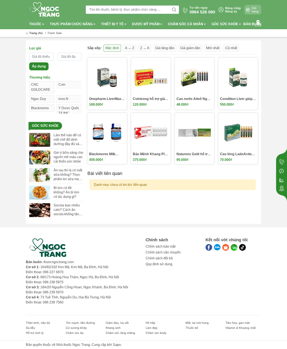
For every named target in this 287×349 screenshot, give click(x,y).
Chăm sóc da (74, 333)
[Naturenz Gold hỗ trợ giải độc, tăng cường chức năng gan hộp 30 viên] (194, 133)
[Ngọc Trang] (234, 247)
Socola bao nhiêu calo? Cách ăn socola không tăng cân (67, 209)
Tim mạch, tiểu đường (80, 322)
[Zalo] (217, 247)
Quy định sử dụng (159, 264)
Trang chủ (35, 33)
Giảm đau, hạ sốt (117, 322)
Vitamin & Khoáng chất (240, 327)
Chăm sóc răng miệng (120, 333)
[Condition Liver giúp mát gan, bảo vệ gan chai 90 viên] (238, 77)
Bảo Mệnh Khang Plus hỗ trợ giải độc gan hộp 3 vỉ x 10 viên (151, 154)
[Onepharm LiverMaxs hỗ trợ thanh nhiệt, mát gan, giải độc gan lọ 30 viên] (107, 77)
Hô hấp (150, 322)
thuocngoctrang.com (58, 262)
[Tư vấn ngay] (281, 162)
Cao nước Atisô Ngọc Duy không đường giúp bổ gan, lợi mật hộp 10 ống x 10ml (193, 99)
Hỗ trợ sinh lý (34, 333)
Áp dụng (39, 66)
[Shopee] (225, 247)
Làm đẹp (151, 327)
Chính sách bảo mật (160, 246)
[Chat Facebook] (281, 171)
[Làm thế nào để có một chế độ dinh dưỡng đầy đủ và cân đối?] (39, 140)
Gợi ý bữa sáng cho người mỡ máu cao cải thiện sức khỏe (68, 157)
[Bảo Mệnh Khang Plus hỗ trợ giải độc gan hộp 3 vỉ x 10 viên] (151, 133)
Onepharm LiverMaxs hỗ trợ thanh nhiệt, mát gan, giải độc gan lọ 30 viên (106, 99)
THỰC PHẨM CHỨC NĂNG (71, 24)
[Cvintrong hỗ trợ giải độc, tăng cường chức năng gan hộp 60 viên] (151, 77)
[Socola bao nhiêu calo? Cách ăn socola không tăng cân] (39, 210)
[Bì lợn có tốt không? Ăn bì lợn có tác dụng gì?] (39, 193)
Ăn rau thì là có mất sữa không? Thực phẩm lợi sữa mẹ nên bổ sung (68, 174)
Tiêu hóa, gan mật (237, 322)
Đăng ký (231, 11)
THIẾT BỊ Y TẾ (112, 24)
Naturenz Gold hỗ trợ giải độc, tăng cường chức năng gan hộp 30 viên (193, 154)
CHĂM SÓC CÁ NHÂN (185, 24)
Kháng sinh (113, 327)
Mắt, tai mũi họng (197, 322)
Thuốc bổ (192, 327)
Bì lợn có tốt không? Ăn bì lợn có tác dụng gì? (66, 192)
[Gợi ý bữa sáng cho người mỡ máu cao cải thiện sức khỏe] (39, 157)
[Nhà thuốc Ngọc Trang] (45, 9)
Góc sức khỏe (45, 125)
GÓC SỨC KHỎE (225, 24)
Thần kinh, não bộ (38, 322)
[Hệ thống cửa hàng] (258, 23)
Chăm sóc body (156, 333)
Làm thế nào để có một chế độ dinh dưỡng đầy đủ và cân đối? (67, 139)
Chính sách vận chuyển (163, 252)
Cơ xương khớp (76, 327)
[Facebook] (208, 247)
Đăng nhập (233, 8)
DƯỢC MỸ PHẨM (145, 24)
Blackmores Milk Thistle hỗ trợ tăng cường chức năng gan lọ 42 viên (103, 154)
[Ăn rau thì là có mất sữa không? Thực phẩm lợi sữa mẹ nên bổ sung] (39, 175)
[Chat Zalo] (281, 180)
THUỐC (35, 24)
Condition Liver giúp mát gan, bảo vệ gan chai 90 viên (236, 99)
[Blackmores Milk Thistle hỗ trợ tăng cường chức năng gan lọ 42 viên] (107, 133)
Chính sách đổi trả (159, 258)
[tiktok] (242, 247)
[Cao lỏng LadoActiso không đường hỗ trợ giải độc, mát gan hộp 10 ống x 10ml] (238, 133)
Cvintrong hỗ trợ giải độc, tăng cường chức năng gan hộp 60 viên (151, 99)
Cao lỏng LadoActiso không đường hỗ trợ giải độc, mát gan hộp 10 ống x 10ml (237, 154)
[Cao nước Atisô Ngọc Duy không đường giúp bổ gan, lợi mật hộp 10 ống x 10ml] (194, 77)
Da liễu (30, 327)
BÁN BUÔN (252, 24)
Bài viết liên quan (104, 173)
